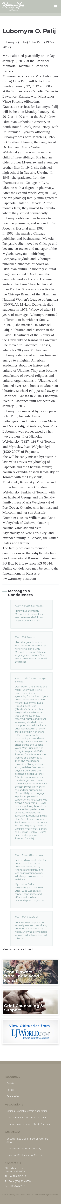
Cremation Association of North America (28, 1124)
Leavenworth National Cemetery (24, 1148)
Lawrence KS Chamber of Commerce (26, 1155)
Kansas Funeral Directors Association (27, 1117)
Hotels (10, 1089)
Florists (10, 1083)
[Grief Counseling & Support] (30, 1002)
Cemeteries (13, 1096)
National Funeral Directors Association (27, 1110)
